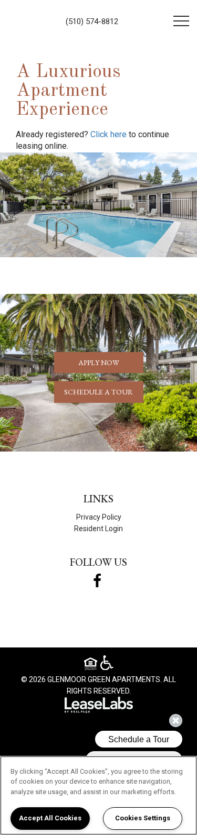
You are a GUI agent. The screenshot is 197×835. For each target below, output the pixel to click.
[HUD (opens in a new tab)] (92, 665)
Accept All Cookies (50, 818)
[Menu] (181, 21)
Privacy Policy (98, 517)
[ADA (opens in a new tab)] (106, 663)
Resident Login (98, 528)
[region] (98, 795)
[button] (108, 134)
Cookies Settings (142, 818)
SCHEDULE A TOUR (98, 392)
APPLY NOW (98, 362)
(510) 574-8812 (92, 21)
